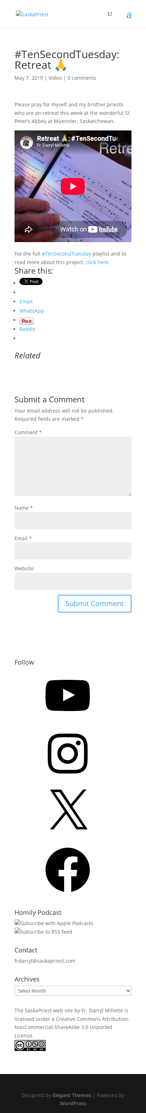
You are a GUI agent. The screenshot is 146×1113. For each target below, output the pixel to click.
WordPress (73, 1103)
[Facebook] (68, 894)
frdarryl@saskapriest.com (45, 960)
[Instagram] (68, 778)
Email (23, 538)
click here (97, 262)
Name (24, 507)
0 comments (81, 77)
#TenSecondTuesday (66, 253)
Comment (28, 432)
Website (24, 568)
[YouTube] (68, 720)
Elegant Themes (71, 1095)
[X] (68, 836)
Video (55, 77)
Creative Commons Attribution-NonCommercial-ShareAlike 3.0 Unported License (72, 1027)
